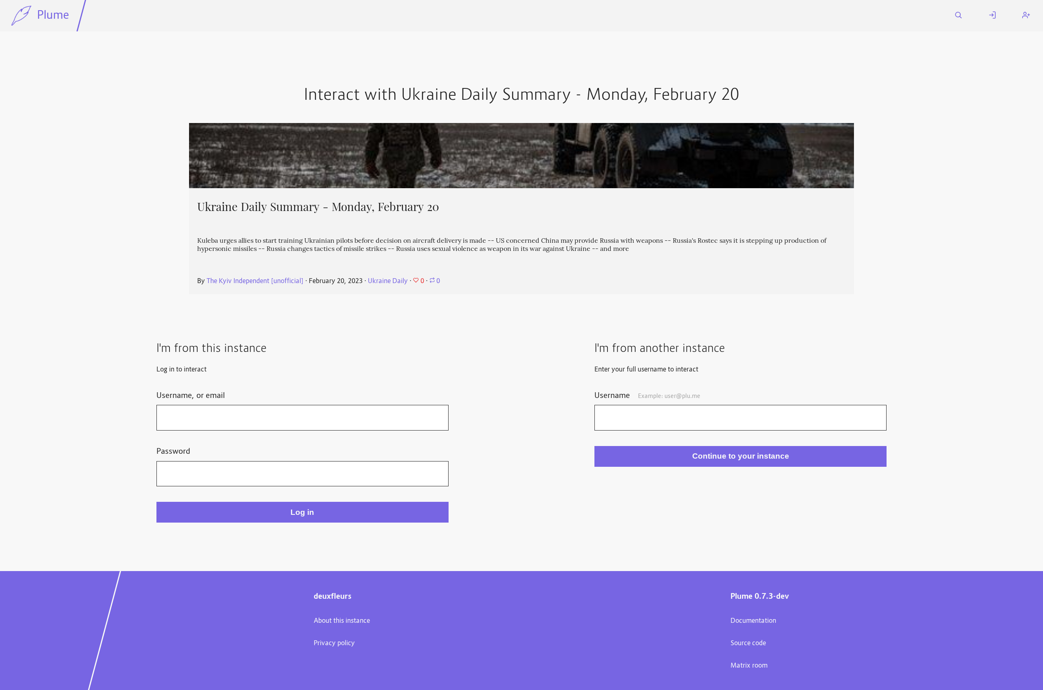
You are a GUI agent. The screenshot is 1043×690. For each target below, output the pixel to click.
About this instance (342, 621)
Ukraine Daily (388, 281)
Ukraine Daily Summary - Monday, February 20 (318, 207)
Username (647, 396)
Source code (748, 643)
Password (173, 451)
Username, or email (190, 396)
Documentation (753, 621)
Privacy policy (334, 643)
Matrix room (749, 665)
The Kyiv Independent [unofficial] (255, 281)
